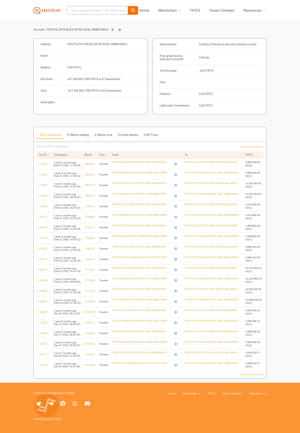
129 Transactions (50, 135)
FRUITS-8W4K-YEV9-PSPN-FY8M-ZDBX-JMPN (139, 172)
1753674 (90, 354)
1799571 (90, 227)
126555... (44, 206)
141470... (44, 238)
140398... (44, 333)
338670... (44, 227)
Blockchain (168, 10)
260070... (44, 270)
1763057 (90, 333)
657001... (44, 248)
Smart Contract (221, 10)
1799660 (90, 217)
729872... (44, 344)
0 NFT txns (151, 135)
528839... (44, 291)
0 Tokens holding (78, 135)
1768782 (90, 312)
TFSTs (195, 10)
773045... (44, 322)
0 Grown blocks (128, 135)
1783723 (90, 248)
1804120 (90, 185)
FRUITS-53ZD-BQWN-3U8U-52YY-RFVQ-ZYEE (139, 257)
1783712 (90, 259)
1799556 (90, 238)
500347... (44, 301)
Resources (252, 10)
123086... (44, 185)
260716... (44, 259)
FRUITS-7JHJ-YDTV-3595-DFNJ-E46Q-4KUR (211, 162)
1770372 (90, 291)
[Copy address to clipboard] (113, 29)
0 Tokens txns (103, 135)
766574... (44, 365)
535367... (44, 312)
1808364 (90, 164)
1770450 (90, 280)
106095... (44, 280)
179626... (44, 174)
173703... (44, 164)
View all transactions (252, 146)
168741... (44, 217)
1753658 (90, 365)
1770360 (90, 301)
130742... (44, 354)
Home (144, 10)
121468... (44, 195)
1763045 (90, 344)
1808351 (90, 174)
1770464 (90, 270)
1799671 (90, 206)
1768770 (90, 322)
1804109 (90, 195)
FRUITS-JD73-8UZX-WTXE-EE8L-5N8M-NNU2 (139, 162)
